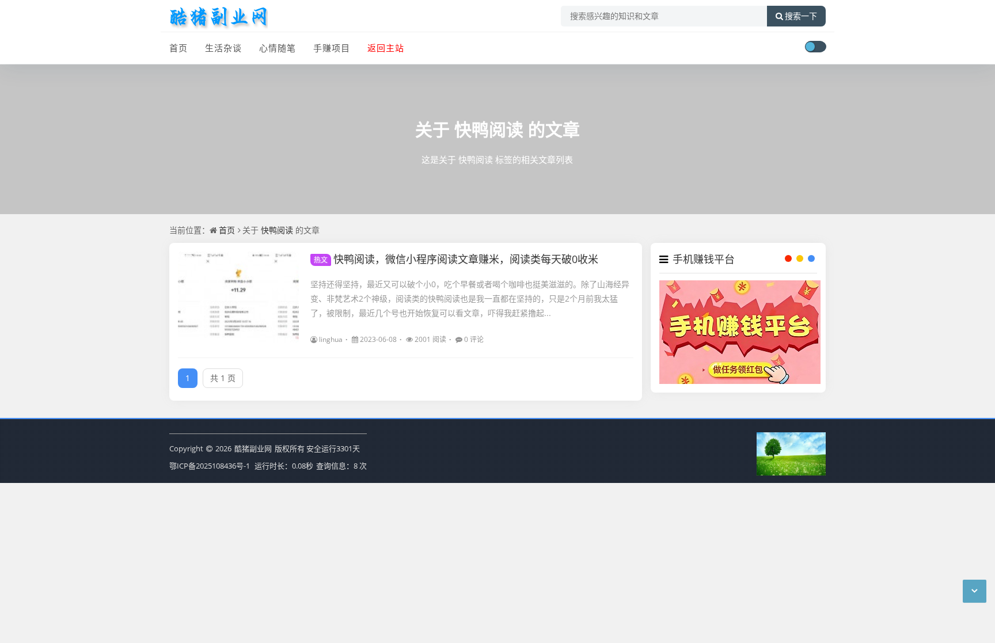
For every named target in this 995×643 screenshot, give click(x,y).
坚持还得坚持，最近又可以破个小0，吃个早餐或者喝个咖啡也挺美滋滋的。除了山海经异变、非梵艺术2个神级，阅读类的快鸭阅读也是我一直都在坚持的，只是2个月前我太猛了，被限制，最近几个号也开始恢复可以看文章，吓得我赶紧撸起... (469, 298)
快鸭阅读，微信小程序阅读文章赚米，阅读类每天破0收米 (456, 259)
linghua (331, 339)
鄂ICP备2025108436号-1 (209, 466)
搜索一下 (801, 16)
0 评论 (474, 339)
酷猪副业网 (253, 448)
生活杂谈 (223, 48)
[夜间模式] (815, 46)
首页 (178, 48)
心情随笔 (277, 48)
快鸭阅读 (488, 129)
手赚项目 (331, 48)
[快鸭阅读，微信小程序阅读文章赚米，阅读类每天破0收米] (238, 297)
